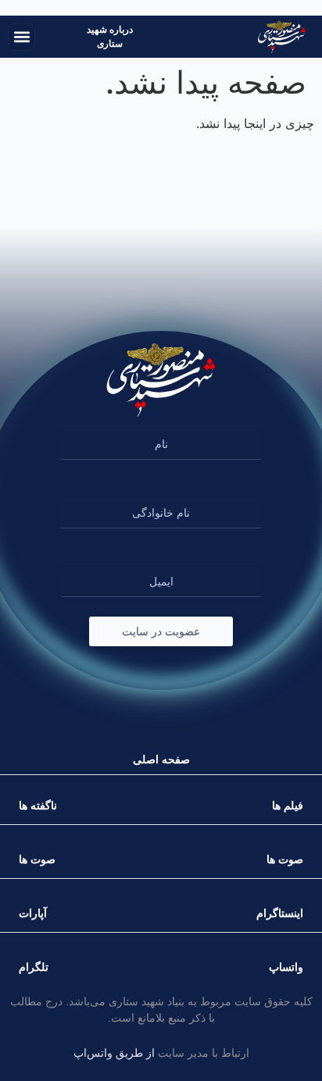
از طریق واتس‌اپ (114, 1053)
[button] (21, 37)
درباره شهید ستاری (110, 36)
